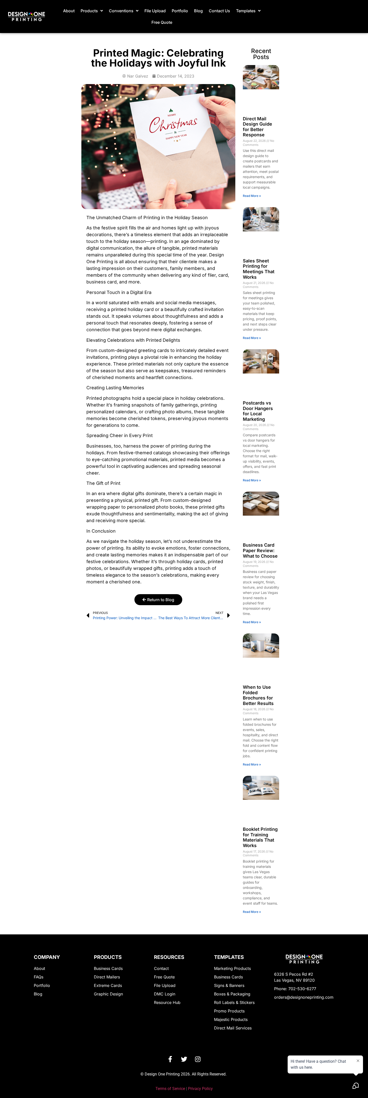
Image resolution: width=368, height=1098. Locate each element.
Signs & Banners (229, 985)
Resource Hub (167, 1002)
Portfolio (180, 10)
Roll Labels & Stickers (234, 1002)
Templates (246, 10)
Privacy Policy (200, 1088)
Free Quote (161, 22)
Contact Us (219, 10)
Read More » (252, 196)
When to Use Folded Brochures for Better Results (258, 695)
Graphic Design (108, 993)
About (69, 10)
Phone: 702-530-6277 (295, 988)
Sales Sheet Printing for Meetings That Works (258, 269)
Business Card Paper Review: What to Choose (260, 550)
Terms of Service (170, 1088)
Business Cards (108, 968)
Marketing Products (232, 968)
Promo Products (229, 1010)
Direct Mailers (107, 976)
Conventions (121, 10)
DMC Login (164, 993)
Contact (161, 968)
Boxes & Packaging (232, 993)
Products (89, 10)
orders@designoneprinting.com (303, 997)
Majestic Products (231, 1019)
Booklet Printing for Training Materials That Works (260, 837)
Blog (198, 10)
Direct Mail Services (233, 1027)
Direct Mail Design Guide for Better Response (257, 127)
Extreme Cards (108, 985)
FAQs (38, 976)
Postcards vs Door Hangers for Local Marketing (258, 411)
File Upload (155, 10)
